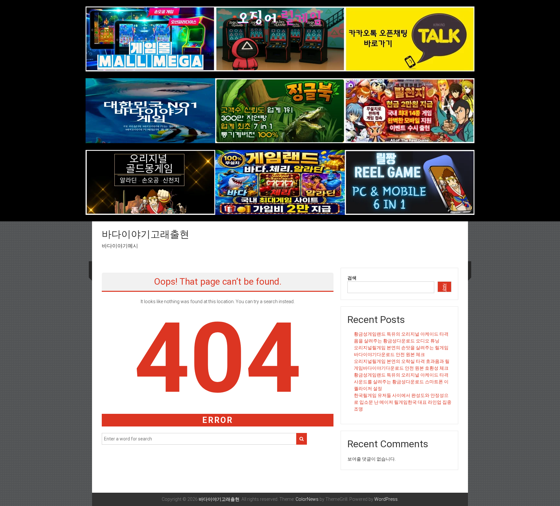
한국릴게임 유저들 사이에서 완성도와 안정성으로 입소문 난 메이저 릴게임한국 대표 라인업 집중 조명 (402, 402)
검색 (351, 277)
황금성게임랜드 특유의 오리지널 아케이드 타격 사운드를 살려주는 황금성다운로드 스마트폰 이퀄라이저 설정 (401, 381)
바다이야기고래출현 (145, 234)
